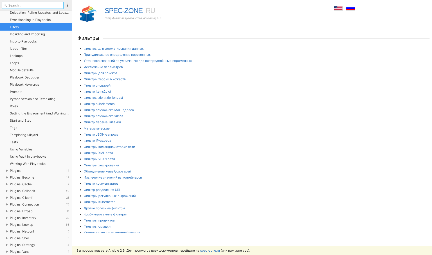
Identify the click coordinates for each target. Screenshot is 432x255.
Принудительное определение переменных (117, 54)
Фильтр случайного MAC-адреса (109, 110)
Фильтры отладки (97, 226)
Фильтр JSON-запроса (101, 134)
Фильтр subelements (99, 104)
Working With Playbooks (27, 164)
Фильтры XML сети (98, 153)
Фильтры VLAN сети (99, 159)
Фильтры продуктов (99, 220)
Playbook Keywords (24, 84)
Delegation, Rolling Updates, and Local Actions (41, 12)
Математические (97, 128)
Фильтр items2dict (97, 91)
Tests (14, 142)
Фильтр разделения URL (102, 190)
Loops (14, 63)
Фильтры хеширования (101, 165)
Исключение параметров (103, 67)
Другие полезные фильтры (104, 208)
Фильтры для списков (100, 73)
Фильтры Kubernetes (99, 202)
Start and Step (21, 120)
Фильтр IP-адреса (97, 140)
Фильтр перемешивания (102, 122)
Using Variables (21, 149)
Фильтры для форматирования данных (114, 48)
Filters (14, 27)
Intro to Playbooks (23, 41)
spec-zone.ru (210, 250)
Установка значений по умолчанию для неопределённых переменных (138, 61)
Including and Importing (27, 34)
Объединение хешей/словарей (107, 171)
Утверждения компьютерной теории (112, 233)
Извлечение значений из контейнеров (113, 177)
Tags (13, 128)
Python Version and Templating (33, 99)
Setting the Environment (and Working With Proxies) (41, 113)
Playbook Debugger (24, 77)
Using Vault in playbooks (28, 156)
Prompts (16, 92)
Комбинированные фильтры (105, 214)
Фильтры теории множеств (105, 79)
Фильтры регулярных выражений (110, 196)
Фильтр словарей (97, 85)
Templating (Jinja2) (24, 135)
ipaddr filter (18, 48)
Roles (14, 106)
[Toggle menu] (68, 5)
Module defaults (22, 70)
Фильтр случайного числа (103, 116)
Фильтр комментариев (101, 183)
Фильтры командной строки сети (109, 147)
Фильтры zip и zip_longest (103, 97)
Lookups (16, 56)
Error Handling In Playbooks (30, 20)
